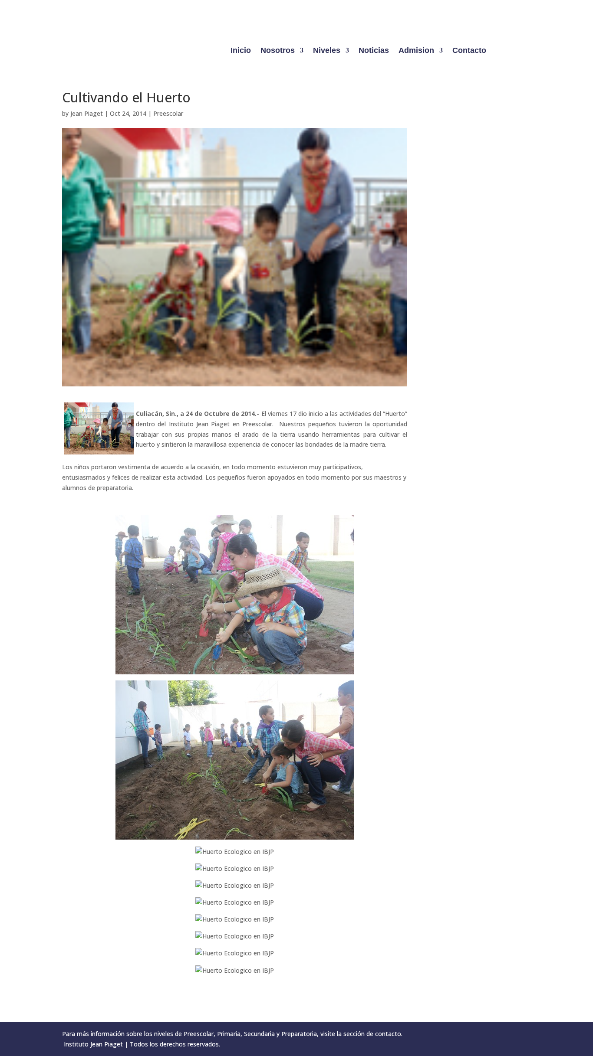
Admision (416, 51)
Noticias (374, 51)
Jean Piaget (86, 113)
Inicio (241, 51)
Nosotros (277, 51)
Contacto (469, 51)
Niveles (326, 51)
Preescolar (168, 113)
